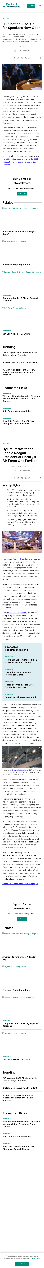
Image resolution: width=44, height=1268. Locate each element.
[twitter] (22, 58)
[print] (40, 58)
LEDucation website (14, 159)
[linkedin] (18, 58)
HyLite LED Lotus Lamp (16, 613)
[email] (29, 58)
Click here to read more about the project (20, 884)
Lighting (5, 18)
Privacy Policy (35, 1258)
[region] (22, 1260)
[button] (4, 5)
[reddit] (26, 58)
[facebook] (15, 58)
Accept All (22, 1264)
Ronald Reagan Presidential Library (21, 559)
